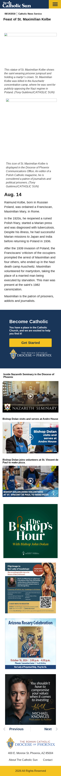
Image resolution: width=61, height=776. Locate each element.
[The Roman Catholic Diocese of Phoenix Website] (30, 354)
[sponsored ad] (30, 588)
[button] (31, 396)
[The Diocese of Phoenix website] (30, 743)
